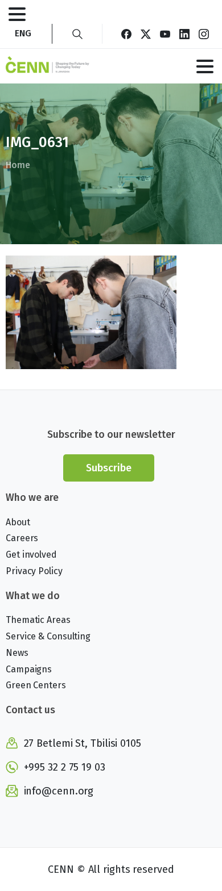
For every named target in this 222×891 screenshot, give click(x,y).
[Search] (77, 34)
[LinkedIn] (184, 34)
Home (18, 165)
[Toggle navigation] (17, 14)
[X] (146, 34)
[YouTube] (165, 34)
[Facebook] (126, 34)
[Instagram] (204, 34)
